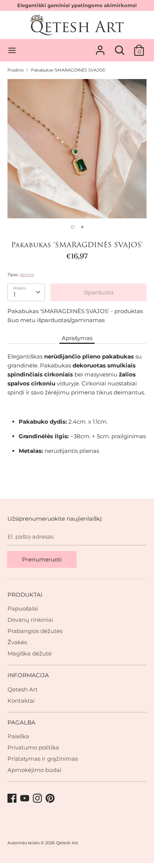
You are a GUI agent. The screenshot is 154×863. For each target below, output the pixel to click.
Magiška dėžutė (29, 653)
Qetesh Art (22, 689)
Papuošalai (22, 608)
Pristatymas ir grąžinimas (42, 758)
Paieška (18, 736)
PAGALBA (21, 722)
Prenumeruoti (42, 559)
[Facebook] (12, 798)
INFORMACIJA (28, 675)
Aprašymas (77, 338)
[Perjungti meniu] (11, 50)
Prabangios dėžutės (34, 631)
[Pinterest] (51, 798)
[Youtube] (25, 798)
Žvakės (17, 642)
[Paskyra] (100, 47)
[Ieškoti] (119, 47)
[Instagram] (38, 798)
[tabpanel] (77, 148)
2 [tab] (82, 227)
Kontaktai (21, 700)
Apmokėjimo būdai (34, 769)
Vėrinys (26, 274)
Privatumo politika (33, 747)
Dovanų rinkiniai (30, 619)
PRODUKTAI (25, 594)
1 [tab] (72, 227)
